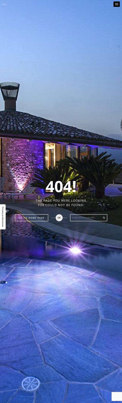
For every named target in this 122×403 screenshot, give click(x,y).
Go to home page (31, 217)
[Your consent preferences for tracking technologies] (3, 216)
